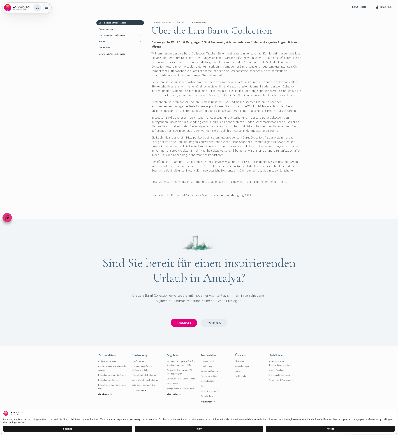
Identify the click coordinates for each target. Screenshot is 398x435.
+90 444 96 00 (214, 322)
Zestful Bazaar (138, 361)
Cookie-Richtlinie (276, 370)
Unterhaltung (206, 366)
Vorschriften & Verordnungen (281, 380)
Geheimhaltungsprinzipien (280, 375)
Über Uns (180, 22)
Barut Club (103, 41)
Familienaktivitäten (209, 376)
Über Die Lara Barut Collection (200, 22)
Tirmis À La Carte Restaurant (144, 375)
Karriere (238, 371)
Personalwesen (106, 29)
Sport (203, 386)
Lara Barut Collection (162, 22)
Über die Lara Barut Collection (112, 22)
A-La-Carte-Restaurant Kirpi (143, 385)
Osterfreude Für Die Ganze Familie (181, 378)
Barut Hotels (104, 47)
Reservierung (184, 322)
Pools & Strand (207, 361)
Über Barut (239, 361)
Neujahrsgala (172, 383)
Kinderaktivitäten (208, 381)
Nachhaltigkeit (241, 376)
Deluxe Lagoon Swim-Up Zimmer (112, 375)
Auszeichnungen (242, 366)
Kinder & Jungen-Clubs (210, 391)
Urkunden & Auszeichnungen (112, 35)
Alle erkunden (103, 394)
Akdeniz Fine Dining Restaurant (145, 380)
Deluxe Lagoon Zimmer (108, 380)
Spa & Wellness (207, 396)
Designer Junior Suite (107, 361)
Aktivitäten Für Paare (209, 371)
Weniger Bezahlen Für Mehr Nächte (181, 388)
